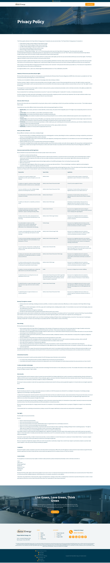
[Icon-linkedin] (76, 537)
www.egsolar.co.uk (59, 52)
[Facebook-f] (70, 537)
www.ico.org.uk (83, 449)
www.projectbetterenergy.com (25, 52)
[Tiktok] (82, 537)
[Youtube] (79, 537)
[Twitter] (85, 537)
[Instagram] (73, 537)
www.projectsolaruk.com (37, 52)
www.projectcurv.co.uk (48, 52)
